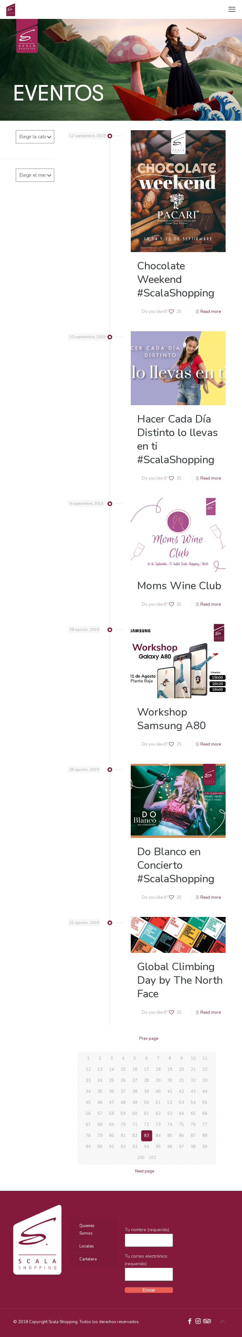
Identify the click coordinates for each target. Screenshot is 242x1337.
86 (181, 1135)
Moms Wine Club (179, 586)
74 (169, 1124)
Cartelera (88, 1259)
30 (169, 1080)
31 (181, 1080)
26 (123, 1080)
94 (146, 1147)
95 (158, 1147)
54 (193, 1102)
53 (181, 1102)
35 (99, 1091)
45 (88, 1102)
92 (123, 1147)
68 (99, 1124)
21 (193, 1069)
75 (181, 1124)
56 (88, 1113)
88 (204, 1135)
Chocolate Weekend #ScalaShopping (176, 279)
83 (146, 1135)
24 (99, 1080)
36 (111, 1091)
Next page (144, 1171)
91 (111, 1147)
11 (204, 1058)
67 (88, 1124)
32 (193, 1080)
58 (111, 1113)
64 (181, 1113)
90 (99, 1147)
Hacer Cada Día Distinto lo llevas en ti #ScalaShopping (177, 439)
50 (146, 1102)
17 (146, 1069)
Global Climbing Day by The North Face (180, 980)
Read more (210, 311)
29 (158, 1080)
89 (88, 1147)
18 (158, 1069)
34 (88, 1091)
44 (204, 1091)
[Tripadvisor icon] (206, 1322)
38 (134, 1091)
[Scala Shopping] (10, 9)
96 (169, 1147)
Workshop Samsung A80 (171, 719)
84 (158, 1135)
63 (169, 1113)
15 (123, 1069)
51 (158, 1102)
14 (111, 1069)
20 (181, 1069)
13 (99, 1069)
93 (134, 1147)
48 (123, 1102)
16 (134, 1069)
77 (204, 1124)
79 (99, 1135)
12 (88, 1069)
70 (123, 1124)
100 (141, 1158)
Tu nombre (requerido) (147, 1230)
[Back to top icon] (222, 1321)
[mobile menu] (232, 9)
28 (146, 1080)
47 (111, 1102)
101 (152, 1158)
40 (158, 1091)
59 (123, 1113)
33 (204, 1080)
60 (134, 1113)
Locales (86, 1246)
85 (169, 1135)
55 (204, 1102)
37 (123, 1091)
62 (158, 1113)
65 (193, 1113)
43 (193, 1091)
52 (169, 1102)
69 (111, 1124)
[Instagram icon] (198, 1322)
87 (193, 1135)
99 (204, 1147)
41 (169, 1091)
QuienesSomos (87, 1229)
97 (181, 1147)
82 (134, 1135)
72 (146, 1124)
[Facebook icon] (190, 1322)
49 (134, 1102)
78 (88, 1135)
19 (169, 1069)
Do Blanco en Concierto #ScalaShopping (176, 865)
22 (204, 1069)
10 (193, 1058)
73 (158, 1124)
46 (99, 1102)
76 (193, 1124)
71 (134, 1124)
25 (111, 1080)
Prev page (148, 1038)
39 (146, 1091)
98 (193, 1147)
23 (88, 1080)
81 (123, 1135)
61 (146, 1113)
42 (181, 1091)
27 (134, 1080)
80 (111, 1135)
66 (204, 1113)
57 (99, 1113)
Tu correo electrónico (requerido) (146, 1260)
